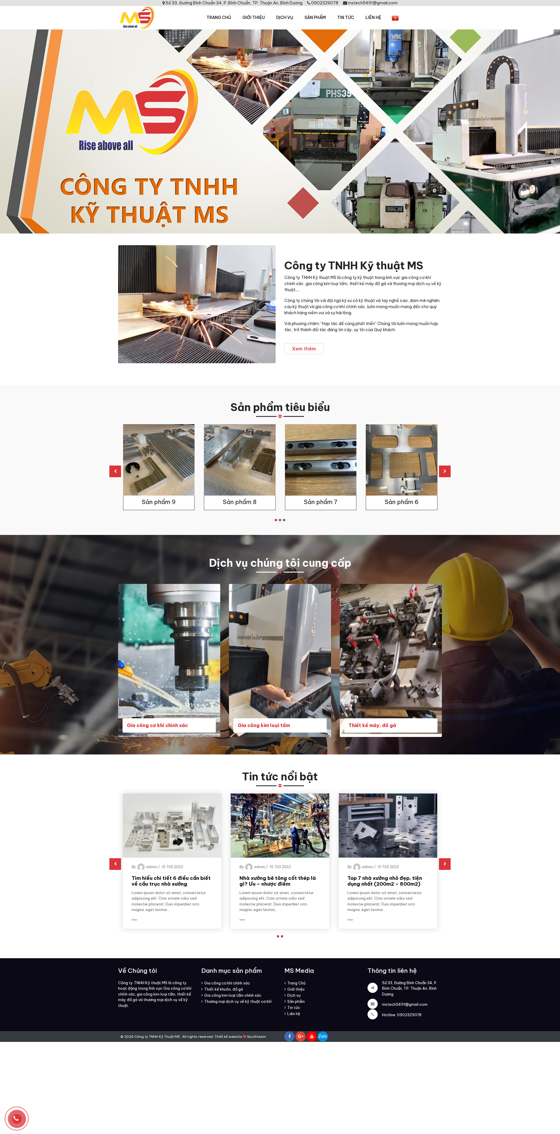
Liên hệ (373, 17)
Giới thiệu (253, 17)
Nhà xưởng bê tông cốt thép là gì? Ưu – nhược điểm (277, 881)
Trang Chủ (218, 17)
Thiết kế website (228, 1037)
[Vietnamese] (395, 18)
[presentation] (115, 471)
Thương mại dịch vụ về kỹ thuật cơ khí (238, 1001)
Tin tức (345, 17)
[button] (275, 520)
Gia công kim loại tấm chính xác (232, 995)
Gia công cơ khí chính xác (157, 725)
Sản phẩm (315, 17)
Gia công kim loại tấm (264, 725)
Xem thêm (304, 348)
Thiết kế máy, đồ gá (372, 725)
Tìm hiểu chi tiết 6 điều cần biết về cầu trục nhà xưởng (171, 881)
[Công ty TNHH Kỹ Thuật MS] (136, 17)
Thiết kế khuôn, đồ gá (223, 989)
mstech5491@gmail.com (405, 1004)
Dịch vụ (284, 17)
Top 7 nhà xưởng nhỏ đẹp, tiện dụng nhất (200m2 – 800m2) (384, 881)
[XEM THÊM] (145, 920)
